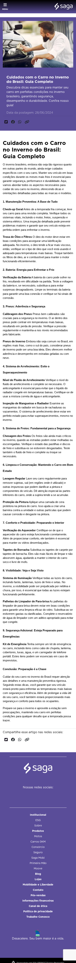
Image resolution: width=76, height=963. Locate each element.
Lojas (38, 879)
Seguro (38, 852)
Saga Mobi (38, 857)
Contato (38, 889)
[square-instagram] (36, 795)
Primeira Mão (38, 863)
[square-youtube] (44, 795)
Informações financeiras (38, 900)
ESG (38, 820)
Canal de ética (38, 906)
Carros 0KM (38, 841)
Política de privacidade (38, 911)
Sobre (38, 825)
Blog (38, 873)
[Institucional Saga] (62, 6)
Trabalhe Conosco (38, 916)
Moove (38, 868)
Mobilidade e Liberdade (38, 884)
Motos (38, 836)
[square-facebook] (28, 795)
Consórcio (38, 846)
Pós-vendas (38, 895)
